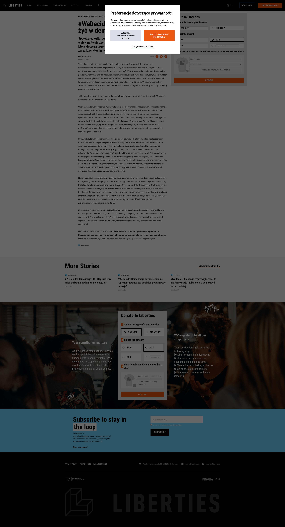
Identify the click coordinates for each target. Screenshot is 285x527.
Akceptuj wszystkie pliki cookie (159, 35)
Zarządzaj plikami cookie (142, 47)
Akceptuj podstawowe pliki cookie (126, 35)
